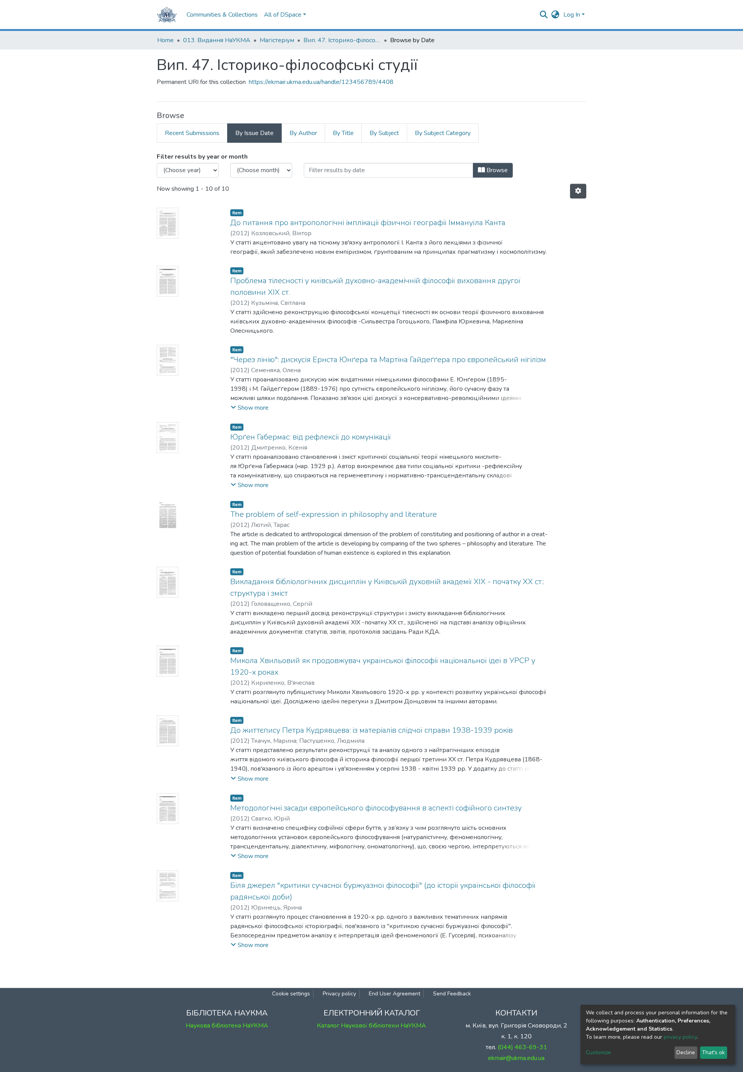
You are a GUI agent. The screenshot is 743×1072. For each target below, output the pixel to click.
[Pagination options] (578, 191)
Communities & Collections (222, 14)
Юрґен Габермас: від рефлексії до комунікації (310, 437)
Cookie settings (291, 993)
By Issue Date (254, 133)
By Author (303, 133)
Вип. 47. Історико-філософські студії (342, 40)
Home (165, 40)
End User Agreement (394, 993)
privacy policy (680, 1037)
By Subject (384, 133)
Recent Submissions (192, 133)
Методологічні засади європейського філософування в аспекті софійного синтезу (376, 808)
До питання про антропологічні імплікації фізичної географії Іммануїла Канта (367, 222)
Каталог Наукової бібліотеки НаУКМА (371, 1025)
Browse (496, 170)
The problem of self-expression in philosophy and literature (333, 514)
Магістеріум (277, 40)
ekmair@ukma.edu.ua (516, 1058)
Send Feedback (452, 993)
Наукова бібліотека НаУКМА (227, 1025)
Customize (598, 1052)
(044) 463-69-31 (522, 1047)
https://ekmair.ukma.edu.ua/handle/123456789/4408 (321, 82)
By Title (343, 133)
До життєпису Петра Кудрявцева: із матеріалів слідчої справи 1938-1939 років (371, 730)
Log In (571, 14)
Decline (685, 1052)
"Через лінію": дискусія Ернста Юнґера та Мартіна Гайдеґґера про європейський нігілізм (388, 359)
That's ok (713, 1052)
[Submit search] (544, 15)
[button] (555, 14)
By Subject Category (443, 133)
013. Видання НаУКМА (216, 40)
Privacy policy (339, 993)
